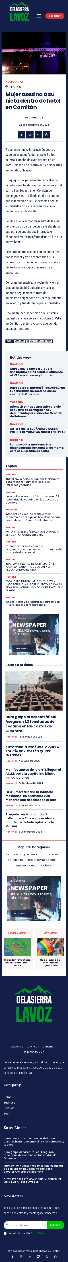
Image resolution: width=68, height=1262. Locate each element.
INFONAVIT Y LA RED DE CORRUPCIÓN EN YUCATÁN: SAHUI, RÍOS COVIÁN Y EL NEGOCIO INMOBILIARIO (30, 567)
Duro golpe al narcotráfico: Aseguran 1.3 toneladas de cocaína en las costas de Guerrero (37, 391)
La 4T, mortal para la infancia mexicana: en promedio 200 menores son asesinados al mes (31, 796)
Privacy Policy (37, 1233)
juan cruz (36, 117)
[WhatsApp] (46, 134)
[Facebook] (21, 134)
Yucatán (16, 402)
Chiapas (31, 341)
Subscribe (56, 1224)
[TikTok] (29, 1257)
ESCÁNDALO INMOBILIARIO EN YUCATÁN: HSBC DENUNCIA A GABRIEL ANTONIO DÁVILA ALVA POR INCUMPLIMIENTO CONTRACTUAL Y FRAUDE (34, 585)
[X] (30, 134)
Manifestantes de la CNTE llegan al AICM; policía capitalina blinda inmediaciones (33, 773)
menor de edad (44, 341)
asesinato (19, 341)
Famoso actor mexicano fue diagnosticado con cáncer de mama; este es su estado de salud (37, 448)
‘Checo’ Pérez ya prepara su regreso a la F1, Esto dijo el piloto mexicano (32, 603)
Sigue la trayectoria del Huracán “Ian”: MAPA (17, 963)
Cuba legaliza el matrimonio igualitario (50, 963)
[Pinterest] (38, 134)
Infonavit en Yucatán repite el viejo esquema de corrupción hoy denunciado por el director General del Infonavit (36, 411)
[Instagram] (21, 1257)
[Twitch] (38, 1257)
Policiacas (14, 81)
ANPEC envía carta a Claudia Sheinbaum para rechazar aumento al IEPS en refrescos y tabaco (36, 372)
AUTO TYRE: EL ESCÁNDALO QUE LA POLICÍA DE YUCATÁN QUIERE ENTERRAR (37, 430)
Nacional (16, 364)
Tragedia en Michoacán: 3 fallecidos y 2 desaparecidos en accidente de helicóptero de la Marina (30, 820)
